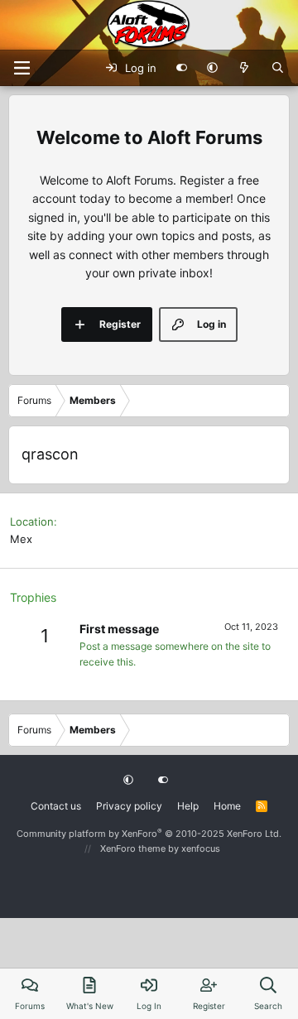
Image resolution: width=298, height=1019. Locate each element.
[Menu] (21, 68)
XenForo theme (133, 848)
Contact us (56, 806)
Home (227, 806)
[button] (212, 67)
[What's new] (245, 67)
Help (188, 806)
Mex (21, 539)
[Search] (278, 67)
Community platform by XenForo (149, 833)
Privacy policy (129, 806)
